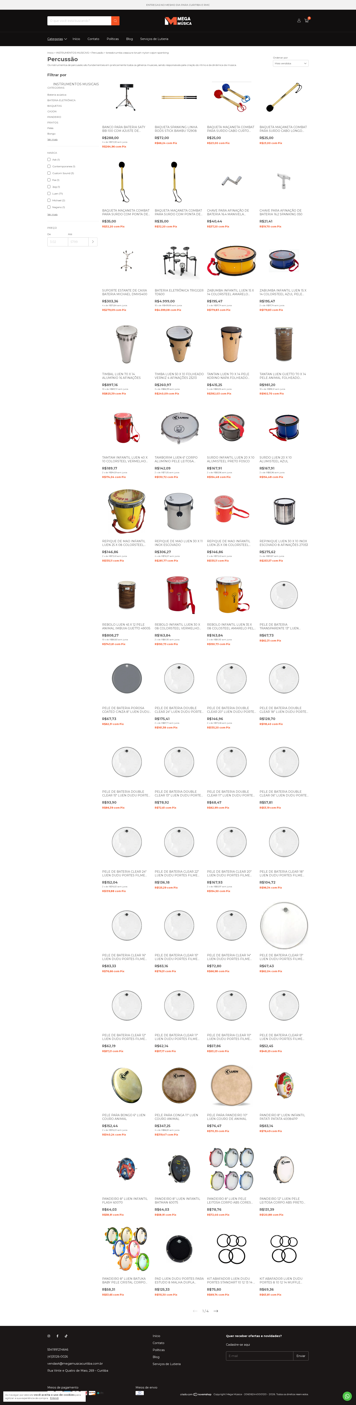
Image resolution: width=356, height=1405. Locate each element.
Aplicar (93, 242)
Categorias (55, 39)
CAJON (51, 111)
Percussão (97, 52)
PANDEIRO (54, 116)
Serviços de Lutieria (154, 39)
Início (76, 39)
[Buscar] (115, 20)
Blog (129, 39)
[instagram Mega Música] (48, 1336)
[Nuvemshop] (196, 1395)
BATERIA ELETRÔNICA (61, 100)
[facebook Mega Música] (57, 1336)
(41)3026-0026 (57, 1356)
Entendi (54, 1398)
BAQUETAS (54, 105)
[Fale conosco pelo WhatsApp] (347, 1396)
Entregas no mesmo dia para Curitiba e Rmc (178, 4)
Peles (50, 128)
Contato (93, 39)
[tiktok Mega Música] (66, 1336)
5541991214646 (57, 1349)
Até (70, 234)
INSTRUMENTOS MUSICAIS (72, 52)
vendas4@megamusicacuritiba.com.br (75, 1363)
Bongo (51, 133)
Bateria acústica (56, 94)
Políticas (113, 39)
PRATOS (52, 122)
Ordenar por (280, 57)
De (49, 234)
